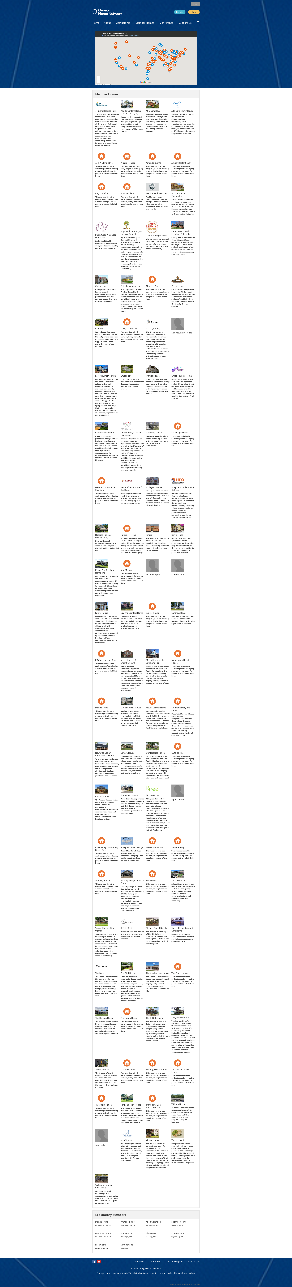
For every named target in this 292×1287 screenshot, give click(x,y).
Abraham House (154, 110)
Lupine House (152, 613)
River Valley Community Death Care (106, 848)
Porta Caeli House (129, 795)
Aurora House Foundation (178, 194)
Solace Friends (178, 880)
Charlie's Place (153, 286)
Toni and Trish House (131, 1104)
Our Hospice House (155, 752)
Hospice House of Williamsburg (103, 536)
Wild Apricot (181, 1284)
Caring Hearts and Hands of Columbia (180, 232)
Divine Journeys (153, 328)
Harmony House (154, 432)
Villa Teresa (126, 1140)
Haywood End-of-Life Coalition (105, 488)
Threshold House (103, 1104)
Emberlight (126, 375)
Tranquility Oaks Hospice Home (154, 1106)
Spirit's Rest (126, 928)
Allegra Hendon (128, 162)
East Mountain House (181, 332)
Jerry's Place (177, 535)
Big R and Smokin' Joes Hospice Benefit (132, 232)
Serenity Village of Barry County (132, 881)
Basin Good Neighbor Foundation (105, 236)
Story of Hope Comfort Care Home (182, 929)
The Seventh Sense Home (180, 1071)
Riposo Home (152, 795)
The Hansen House (104, 1018)
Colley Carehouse (129, 328)
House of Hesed (128, 535)
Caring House (101, 286)
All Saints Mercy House (182, 110)
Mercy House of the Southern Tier (155, 661)
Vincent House (153, 1140)
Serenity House (102, 880)
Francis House (153, 375)
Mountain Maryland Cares (180, 709)
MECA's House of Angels (106, 660)
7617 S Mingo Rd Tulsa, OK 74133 (183, 1261)
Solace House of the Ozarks (104, 929)
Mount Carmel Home (156, 707)
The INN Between (154, 1018)
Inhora (149, 535)
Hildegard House (154, 487)
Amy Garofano (102, 193)
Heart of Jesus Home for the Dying (132, 488)
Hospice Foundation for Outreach (182, 488)
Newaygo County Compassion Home (104, 754)
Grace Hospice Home (181, 375)
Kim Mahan (126, 570)
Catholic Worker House (132, 286)
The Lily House (102, 1069)
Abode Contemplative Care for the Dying (131, 112)
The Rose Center (128, 1069)
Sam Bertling (177, 847)
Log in (195, 4)
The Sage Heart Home (156, 1069)
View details (100, 1145)
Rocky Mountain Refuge (132, 847)
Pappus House (102, 796)
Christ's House (178, 286)
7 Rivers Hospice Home (106, 110)
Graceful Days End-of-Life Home (131, 434)
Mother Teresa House (131, 707)
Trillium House (178, 1104)
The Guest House (179, 973)
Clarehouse (100, 328)
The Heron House (129, 1018)
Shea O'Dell (151, 880)
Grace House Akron (104, 432)
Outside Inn (177, 752)
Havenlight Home (179, 432)
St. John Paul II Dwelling (157, 928)
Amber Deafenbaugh (181, 162)
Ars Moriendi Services (156, 193)
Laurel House (101, 613)
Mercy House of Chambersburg (128, 661)
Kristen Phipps (153, 574)
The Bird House (128, 973)
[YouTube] (99, 1261)
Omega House (127, 752)
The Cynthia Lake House (157, 973)
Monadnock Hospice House (181, 661)
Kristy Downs (177, 574)
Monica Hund (101, 707)
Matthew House (178, 613)
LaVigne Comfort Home (132, 613)
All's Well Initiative (104, 162)
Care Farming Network (156, 235)
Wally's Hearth (178, 1140)
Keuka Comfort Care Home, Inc (104, 571)
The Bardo (100, 973)
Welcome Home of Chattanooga (104, 1186)
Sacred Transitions (155, 847)
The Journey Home (180, 1017)
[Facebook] (94, 1261)
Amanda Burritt (153, 162)
